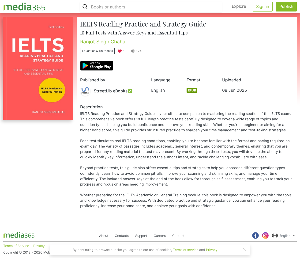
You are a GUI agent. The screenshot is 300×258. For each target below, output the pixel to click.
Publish (286, 6)
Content (178, 236)
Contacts (122, 236)
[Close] (245, 250)
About (103, 236)
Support (141, 236)
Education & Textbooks (97, 51)
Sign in (262, 6)
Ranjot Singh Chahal (103, 42)
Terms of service (185, 250)
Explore (239, 6)
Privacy (212, 250)
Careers (160, 236)
